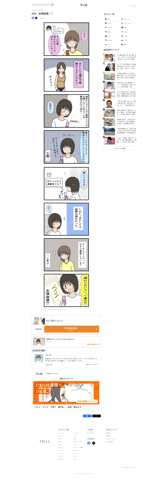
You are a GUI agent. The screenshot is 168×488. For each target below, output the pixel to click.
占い (74, 462)
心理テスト (61, 462)
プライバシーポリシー (111, 442)
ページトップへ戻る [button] (119, 148)
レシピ (75, 447)
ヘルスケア (61, 459)
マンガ (75, 439)
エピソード (61, 439)
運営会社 (108, 436)
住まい (60, 444)
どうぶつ (60, 456)
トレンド (60, 453)
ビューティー (76, 436)
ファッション (61, 436)
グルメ (60, 447)
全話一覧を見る (92, 344)
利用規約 (108, 439)
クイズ (75, 456)
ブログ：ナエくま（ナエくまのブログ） (53, 309)
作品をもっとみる (91, 364)
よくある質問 (109, 444)
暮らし (75, 442)
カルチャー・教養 (78, 450)
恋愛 (59, 442)
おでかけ (60, 450)
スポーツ (75, 459)
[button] (52, 5)
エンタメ (75, 453)
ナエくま (48, 355)
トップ (33, 10)
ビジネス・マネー (78, 444)
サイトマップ (90, 436)
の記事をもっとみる (52, 373)
